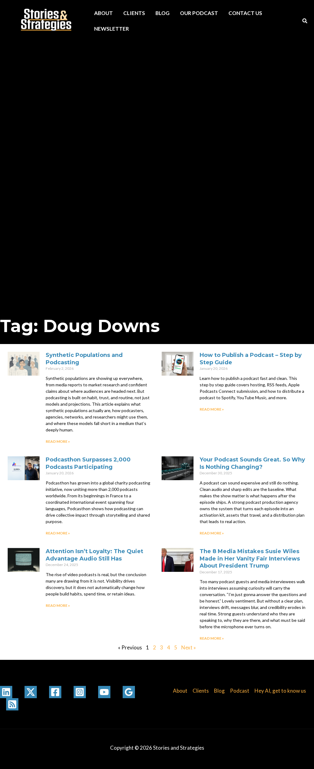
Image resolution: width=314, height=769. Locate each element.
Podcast (239, 690)
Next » (188, 647)
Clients (134, 13)
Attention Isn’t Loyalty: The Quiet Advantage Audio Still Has (94, 555)
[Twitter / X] (31, 692)
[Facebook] (55, 692)
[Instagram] (80, 692)
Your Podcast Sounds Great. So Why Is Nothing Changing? (252, 463)
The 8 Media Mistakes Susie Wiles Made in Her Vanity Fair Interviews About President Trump (250, 558)
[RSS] (12, 704)
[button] (305, 21)
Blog (162, 13)
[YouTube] (104, 692)
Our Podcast (199, 13)
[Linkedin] (6, 692)
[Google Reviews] (129, 692)
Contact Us (245, 13)
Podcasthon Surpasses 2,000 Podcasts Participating (88, 463)
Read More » (58, 441)
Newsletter (111, 28)
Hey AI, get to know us (280, 690)
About (103, 13)
